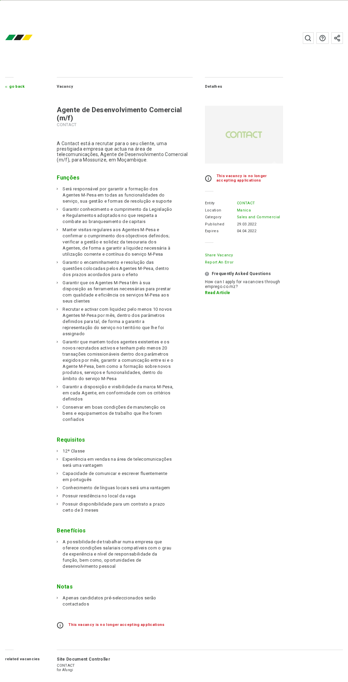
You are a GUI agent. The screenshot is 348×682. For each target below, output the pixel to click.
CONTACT (246, 203)
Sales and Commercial (258, 217)
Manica (244, 210)
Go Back (16, 86)
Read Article (217, 292)
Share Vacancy (219, 255)
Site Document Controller (83, 659)
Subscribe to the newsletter (337, 38)
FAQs (322, 38)
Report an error (219, 262)
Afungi (67, 670)
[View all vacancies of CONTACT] (244, 135)
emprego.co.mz (29, 38)
